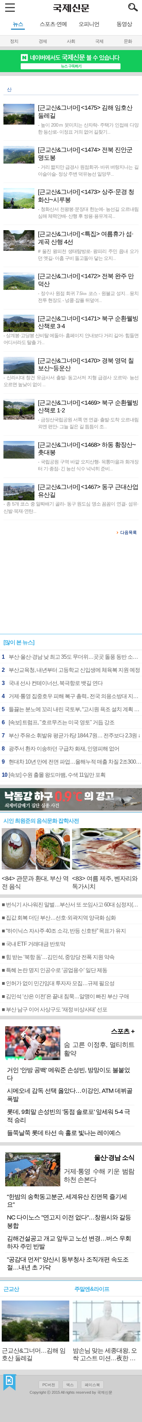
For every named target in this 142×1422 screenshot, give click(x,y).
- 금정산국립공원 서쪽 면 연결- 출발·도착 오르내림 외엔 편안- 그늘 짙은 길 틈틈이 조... (88, 423)
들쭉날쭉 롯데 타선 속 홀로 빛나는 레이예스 (64, 1132)
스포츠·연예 (53, 24)
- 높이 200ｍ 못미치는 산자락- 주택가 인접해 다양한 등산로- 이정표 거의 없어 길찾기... (88, 128)
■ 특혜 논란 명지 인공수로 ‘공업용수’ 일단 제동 (54, 970)
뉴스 (18, 24)
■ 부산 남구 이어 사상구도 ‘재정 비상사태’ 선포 (54, 1009)
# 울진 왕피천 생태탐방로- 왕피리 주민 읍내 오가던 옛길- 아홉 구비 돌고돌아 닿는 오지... (88, 254)
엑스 (70, 1385)
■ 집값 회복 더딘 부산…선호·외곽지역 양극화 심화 (59, 918)
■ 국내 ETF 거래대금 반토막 (33, 944)
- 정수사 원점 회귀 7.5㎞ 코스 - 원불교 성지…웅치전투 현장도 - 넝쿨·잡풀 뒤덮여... (88, 297)
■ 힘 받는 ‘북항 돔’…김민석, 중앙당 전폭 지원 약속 (58, 957)
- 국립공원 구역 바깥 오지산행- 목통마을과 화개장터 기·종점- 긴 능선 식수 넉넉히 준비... (88, 465)
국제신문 (9, 1382)
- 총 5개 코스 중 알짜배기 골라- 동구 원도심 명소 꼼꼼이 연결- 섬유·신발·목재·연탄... (70, 507)
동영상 (124, 24)
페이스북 (92, 1385)
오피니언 (89, 24)
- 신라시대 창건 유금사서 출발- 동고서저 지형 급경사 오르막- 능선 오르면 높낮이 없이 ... (70, 381)
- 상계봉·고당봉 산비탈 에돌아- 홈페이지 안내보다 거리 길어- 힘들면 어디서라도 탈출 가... (70, 339)
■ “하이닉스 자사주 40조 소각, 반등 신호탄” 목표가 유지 (64, 931)
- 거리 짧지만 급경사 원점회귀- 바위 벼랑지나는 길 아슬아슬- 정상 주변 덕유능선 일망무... (88, 170)
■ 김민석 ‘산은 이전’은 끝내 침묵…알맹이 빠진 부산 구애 (65, 996)
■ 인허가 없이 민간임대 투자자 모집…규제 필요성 (58, 983)
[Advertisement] (71, 588)
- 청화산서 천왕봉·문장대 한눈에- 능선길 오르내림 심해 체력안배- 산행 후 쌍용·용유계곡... (88, 212)
